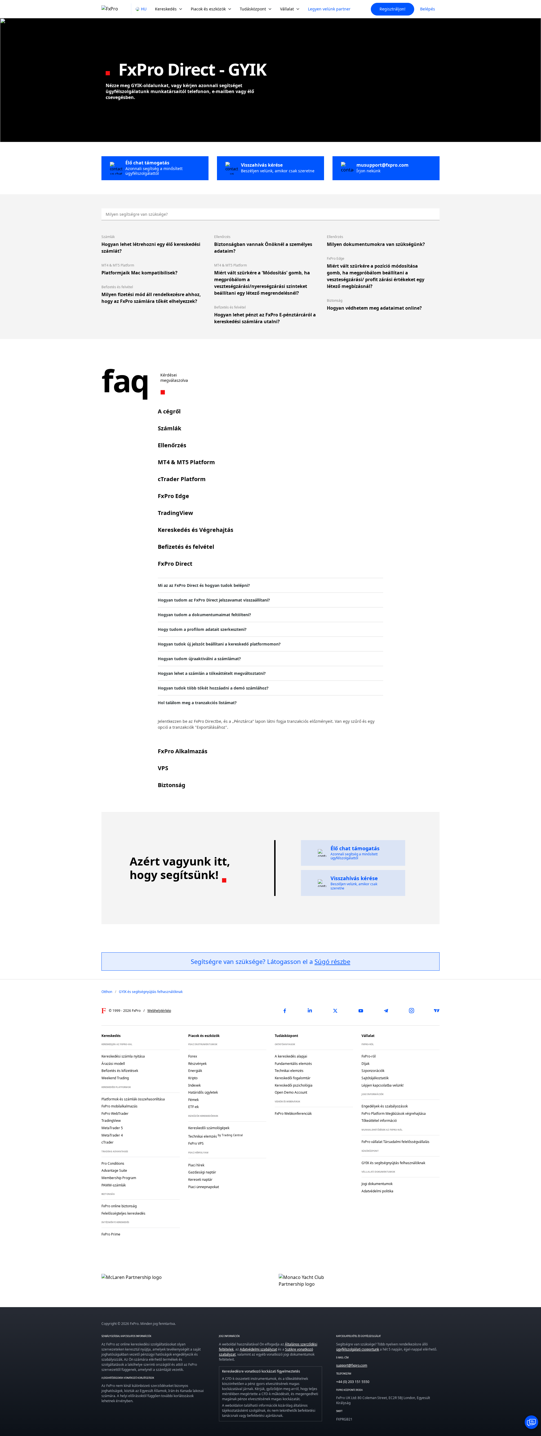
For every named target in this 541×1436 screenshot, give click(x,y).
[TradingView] (437, 1011)
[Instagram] (411, 1011)
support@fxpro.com (351, 1365)
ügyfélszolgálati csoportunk (357, 1349)
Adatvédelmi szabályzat (258, 1349)
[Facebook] (284, 1011)
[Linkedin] (310, 1011)
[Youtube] (360, 1011)
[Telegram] (386, 1011)
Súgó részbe (332, 961)
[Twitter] (335, 1011)
